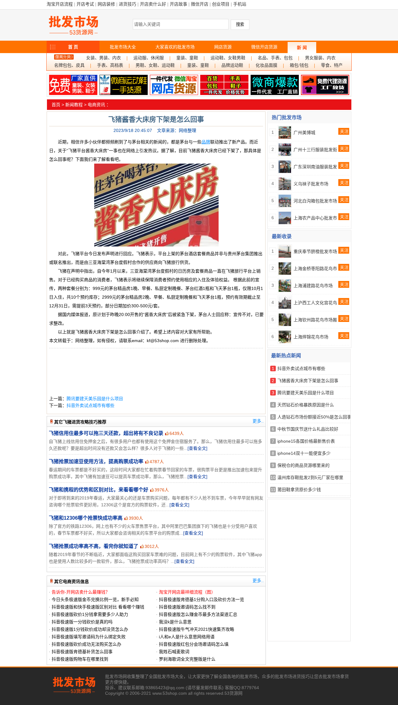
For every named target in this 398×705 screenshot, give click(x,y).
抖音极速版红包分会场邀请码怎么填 (194, 644)
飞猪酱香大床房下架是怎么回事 (307, 380)
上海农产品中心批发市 (315, 217)
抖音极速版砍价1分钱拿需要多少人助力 (90, 614)
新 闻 (302, 47)
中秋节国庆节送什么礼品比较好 (307, 429)
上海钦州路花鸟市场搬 (315, 319)
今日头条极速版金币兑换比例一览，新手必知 (95, 599)
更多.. (258, 420)
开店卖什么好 (153, 4)
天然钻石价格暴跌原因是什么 (305, 404)
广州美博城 (304, 132)
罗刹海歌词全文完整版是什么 (187, 659)
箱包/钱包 (299, 65)
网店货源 (223, 46)
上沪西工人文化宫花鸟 (315, 302)
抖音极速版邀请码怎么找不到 (187, 606)
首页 (56, 104)
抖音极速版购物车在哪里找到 (80, 659)
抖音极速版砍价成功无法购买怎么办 (86, 644)
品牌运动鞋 (232, 65)
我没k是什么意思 (175, 621)
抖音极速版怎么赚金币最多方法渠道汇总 (198, 614)
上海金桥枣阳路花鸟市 (315, 268)
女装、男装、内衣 (103, 58)
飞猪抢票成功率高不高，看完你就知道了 (93, 546)
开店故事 (178, 4)
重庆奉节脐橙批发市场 (315, 251)
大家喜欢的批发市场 (175, 46)
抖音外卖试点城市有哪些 (90, 405)
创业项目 (220, 4)
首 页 (73, 46)
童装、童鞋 (187, 58)
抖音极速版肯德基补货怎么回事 (82, 651)
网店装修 (106, 4)
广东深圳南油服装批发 (315, 166)
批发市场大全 (123, 46)
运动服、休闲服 (148, 58)
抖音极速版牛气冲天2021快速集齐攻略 (196, 629)
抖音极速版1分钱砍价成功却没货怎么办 (90, 629)
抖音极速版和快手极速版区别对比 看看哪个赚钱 (98, 606)
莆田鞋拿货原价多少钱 (299, 489)
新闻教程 (74, 104)
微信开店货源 (264, 46)
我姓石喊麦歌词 (174, 651)
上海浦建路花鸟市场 (313, 285)
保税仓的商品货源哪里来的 (303, 465)
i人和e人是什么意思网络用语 (187, 636)
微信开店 (199, 4)
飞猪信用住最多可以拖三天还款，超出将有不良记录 (106, 433)
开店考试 (85, 4)
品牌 (205, 141)
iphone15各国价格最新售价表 (306, 441)
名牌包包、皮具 (69, 65)
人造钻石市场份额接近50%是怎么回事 (314, 416)
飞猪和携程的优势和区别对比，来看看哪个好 (98, 489)
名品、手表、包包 (275, 58)
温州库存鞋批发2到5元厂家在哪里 (310, 477)
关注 (344, 131)
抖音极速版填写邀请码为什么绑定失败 (89, 636)
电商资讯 (96, 104)
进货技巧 (127, 4)
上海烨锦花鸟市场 (311, 336)
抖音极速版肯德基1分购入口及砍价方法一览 (201, 599)
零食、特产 (332, 65)
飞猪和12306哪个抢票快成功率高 (86, 518)
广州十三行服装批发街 (315, 149)
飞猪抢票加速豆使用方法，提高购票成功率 (96, 461)
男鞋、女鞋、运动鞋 (155, 65)
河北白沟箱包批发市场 (315, 200)
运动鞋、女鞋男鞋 (228, 58)
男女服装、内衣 (320, 58)
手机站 (239, 4)
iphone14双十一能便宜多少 (304, 453)
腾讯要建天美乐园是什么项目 (95, 398)
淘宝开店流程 (60, 4)
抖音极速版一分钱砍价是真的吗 (82, 621)
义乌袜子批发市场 (311, 183)
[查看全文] (197, 448)
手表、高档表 (110, 65)
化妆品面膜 (266, 65)
